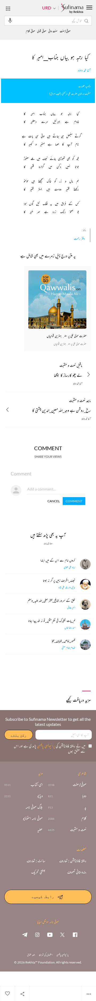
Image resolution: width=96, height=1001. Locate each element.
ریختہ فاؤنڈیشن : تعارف (72, 861)
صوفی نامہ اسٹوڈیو (33, 818)
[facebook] (75, 934)
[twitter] (62, 934)
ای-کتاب (37, 784)
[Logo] (72, 9)
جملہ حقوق (31, 954)
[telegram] (25, 934)
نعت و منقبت (78, 830)
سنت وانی (53, 31)
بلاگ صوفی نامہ (34, 807)
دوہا (84, 796)
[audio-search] (10, 20)
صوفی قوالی (41, 31)
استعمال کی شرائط (46, 954)
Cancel (53, 501)
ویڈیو (40, 796)
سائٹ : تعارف (36, 861)
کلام (83, 818)
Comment (74, 501)
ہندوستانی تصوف (76, 872)
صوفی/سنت (65, 31)
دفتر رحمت (79, 238)
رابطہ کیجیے (43, 896)
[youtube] (50, 934)
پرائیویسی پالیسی (45, 745)
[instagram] (37, 934)
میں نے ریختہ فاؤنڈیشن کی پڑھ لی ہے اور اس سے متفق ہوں (49, 748)
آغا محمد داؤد (84, 70)
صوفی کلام (30, 31)
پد (85, 807)
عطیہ (40, 830)
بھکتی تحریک (38, 872)
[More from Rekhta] (8, 8)
